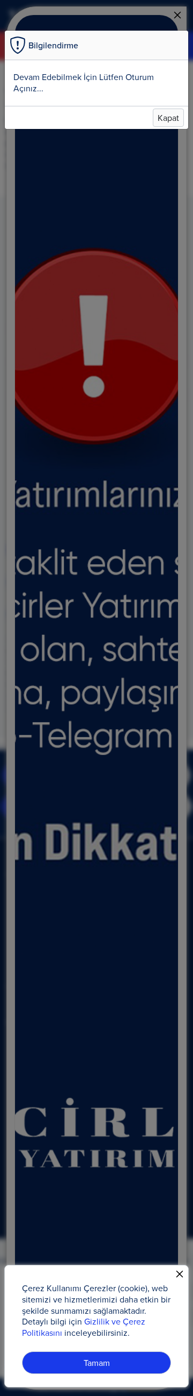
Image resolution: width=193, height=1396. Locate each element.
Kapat (168, 118)
